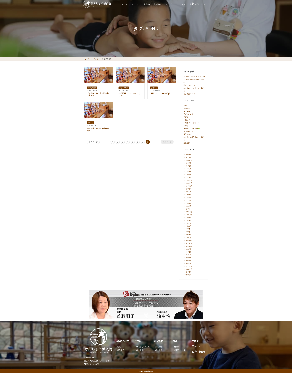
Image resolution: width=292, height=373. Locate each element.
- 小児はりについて (143, 346)
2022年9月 (188, 189)
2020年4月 (188, 263)
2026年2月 (188, 157)
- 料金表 (176, 346)
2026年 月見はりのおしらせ (194, 77)
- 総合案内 (120, 350)
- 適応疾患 (139, 350)
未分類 (186, 126)
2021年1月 (187, 238)
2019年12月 (188, 266)
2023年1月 (187, 177)
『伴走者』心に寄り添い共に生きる (98, 94)
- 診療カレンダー (180, 350)
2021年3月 (187, 232)
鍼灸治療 (187, 143)
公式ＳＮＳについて (191, 85)
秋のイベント (188, 131)
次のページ (167, 142)
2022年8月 (188, 192)
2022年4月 (188, 203)
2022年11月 (188, 183)
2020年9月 (188, 249)
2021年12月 (188, 212)
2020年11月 (188, 243)
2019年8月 (188, 275)
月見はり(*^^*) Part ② (160, 93)
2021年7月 (187, 223)
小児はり (147, 4)
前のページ (93, 142)
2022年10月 (188, 186)
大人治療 (157, 4)
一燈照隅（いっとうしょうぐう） (129, 94)
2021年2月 (187, 235)
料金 (165, 4)
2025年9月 (188, 163)
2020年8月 (188, 252)
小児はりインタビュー (191, 123)
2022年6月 (188, 197)
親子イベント (188, 134)
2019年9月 (188, 272)
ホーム (124, 4)
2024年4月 (188, 172)
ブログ (172, 4)
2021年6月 (187, 226)
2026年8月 (188, 154)
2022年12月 (188, 180)
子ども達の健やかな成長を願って (98, 129)
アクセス (181, 4)
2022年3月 (188, 206)
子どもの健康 (92, 88)
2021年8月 (187, 220)
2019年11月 (188, 269)
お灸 (185, 105)
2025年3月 (188, 166)
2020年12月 (188, 240)
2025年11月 (188, 160)
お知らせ (154, 88)
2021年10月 (188, 215)
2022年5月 (188, 200)
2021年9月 (187, 218)
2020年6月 (188, 258)
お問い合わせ (200, 4)
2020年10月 (188, 246)
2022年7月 (187, 195)
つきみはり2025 (189, 94)
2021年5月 (187, 229)
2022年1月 (187, 209)
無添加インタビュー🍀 (192, 128)
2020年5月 (188, 260)
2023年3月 (188, 175)
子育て (186, 117)
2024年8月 (188, 169)
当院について (135, 4)
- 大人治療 (158, 346)
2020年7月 (188, 255)
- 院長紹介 (120, 346)
